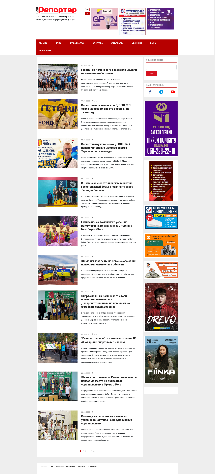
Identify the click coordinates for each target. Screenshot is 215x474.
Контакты (92, 466)
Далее (93, 451)
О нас (51, 466)
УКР (87, 10)
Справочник (45, 51)
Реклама (81, 466)
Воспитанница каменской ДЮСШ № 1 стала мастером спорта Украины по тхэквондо (106, 108)
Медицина (137, 43)
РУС (87, 13)
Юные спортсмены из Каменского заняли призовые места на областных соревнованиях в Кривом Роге (109, 381)
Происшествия (77, 43)
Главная (43, 43)
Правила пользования (65, 466)
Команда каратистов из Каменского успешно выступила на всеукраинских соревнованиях (106, 420)
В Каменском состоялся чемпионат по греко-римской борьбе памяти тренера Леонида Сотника (107, 186)
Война (153, 43)
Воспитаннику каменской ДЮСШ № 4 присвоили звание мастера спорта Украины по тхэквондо (106, 147)
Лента (58, 43)
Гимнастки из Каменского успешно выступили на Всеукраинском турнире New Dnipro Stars (106, 225)
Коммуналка (117, 43)
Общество (98, 43)
